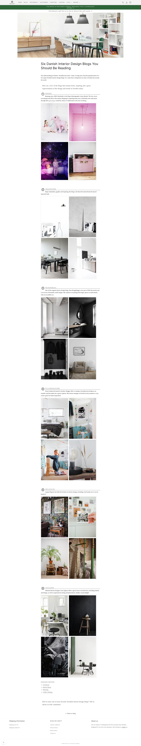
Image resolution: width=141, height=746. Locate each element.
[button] (69, 2)
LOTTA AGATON (49, 587)
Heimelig (45, 690)
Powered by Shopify (75, 743)
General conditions (55, 724)
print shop (52, 100)
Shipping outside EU (14, 727)
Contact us (53, 733)
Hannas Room (47, 687)
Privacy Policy (54, 727)
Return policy (53, 730)
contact (124, 727)
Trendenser (46, 685)
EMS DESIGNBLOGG (50, 287)
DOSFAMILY (48, 93)
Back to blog (71, 713)
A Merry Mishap (47, 692)
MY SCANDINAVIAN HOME (52, 388)
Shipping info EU (13, 724)
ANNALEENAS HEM (50, 189)
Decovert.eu (67, 743)
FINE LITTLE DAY (50, 489)
